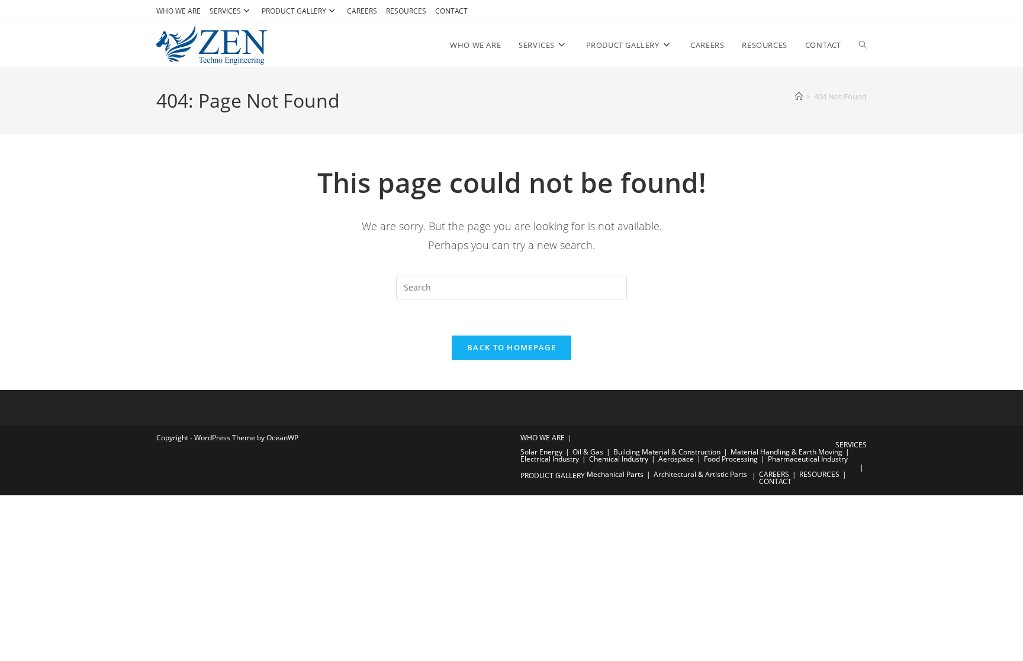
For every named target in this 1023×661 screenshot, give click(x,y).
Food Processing (731, 459)
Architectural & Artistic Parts (700, 474)
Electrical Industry (549, 459)
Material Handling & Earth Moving (786, 452)
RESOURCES (406, 11)
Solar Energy (541, 452)
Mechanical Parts (615, 474)
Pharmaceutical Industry (808, 459)
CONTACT (451, 11)
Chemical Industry (618, 459)
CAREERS (362, 11)
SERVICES (225, 11)
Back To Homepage (511, 347)
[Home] (799, 96)
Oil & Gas (587, 452)
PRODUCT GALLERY (294, 11)
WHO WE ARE (178, 11)
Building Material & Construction (666, 452)
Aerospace (676, 459)
